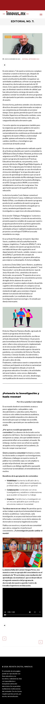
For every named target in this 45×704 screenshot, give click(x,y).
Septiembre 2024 (17, 37)
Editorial (8, 37)
